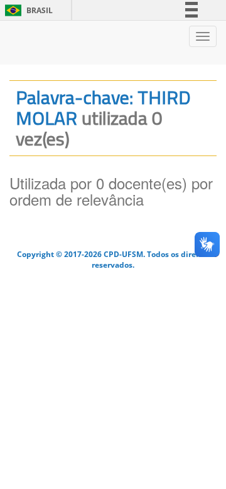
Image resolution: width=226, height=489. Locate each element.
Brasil (26, 10)
